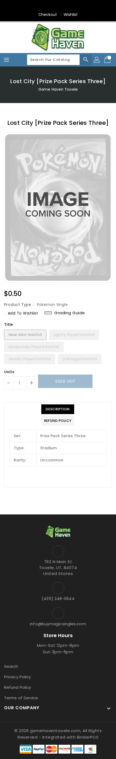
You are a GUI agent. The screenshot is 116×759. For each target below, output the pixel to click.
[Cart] (108, 59)
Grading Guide (69, 313)
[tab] (57, 409)
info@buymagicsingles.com (58, 624)
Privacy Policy (17, 677)
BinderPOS (88, 737)
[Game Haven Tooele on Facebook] (48, 6)
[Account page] (97, 59)
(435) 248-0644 (58, 598)
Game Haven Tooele (58, 89)
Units (9, 372)
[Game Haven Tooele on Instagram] (58, 6)
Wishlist (71, 14)
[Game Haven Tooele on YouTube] (68, 6)
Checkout (47, 14)
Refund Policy (17, 687)
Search (11, 666)
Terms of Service (21, 698)
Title (8, 324)
